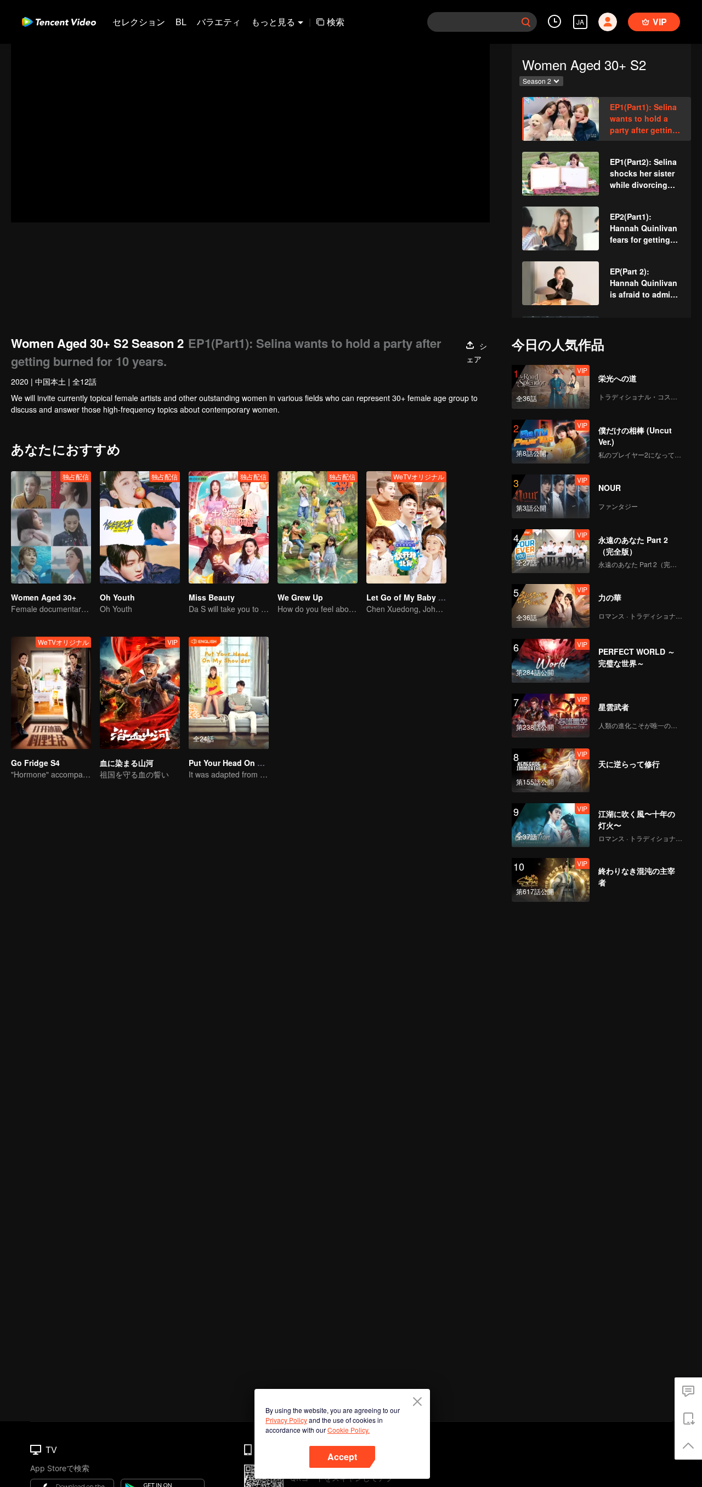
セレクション (138, 21)
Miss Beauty (212, 597)
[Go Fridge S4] (51, 693)
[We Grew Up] (318, 527)
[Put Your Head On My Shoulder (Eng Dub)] (229, 693)
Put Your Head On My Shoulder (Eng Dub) (266, 762)
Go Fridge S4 (35, 762)
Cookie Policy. (348, 1429)
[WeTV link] (59, 22)
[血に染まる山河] (140, 693)
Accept (342, 1456)
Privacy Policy (286, 1420)
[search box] (526, 21)
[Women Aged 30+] (51, 527)
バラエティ (219, 21)
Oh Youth (117, 597)
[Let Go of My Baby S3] (406, 527)
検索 (335, 21)
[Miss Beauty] (229, 527)
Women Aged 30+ (43, 597)
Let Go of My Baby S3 (407, 597)
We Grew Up (300, 597)
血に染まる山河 (127, 762)
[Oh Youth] (140, 527)
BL (181, 21)
